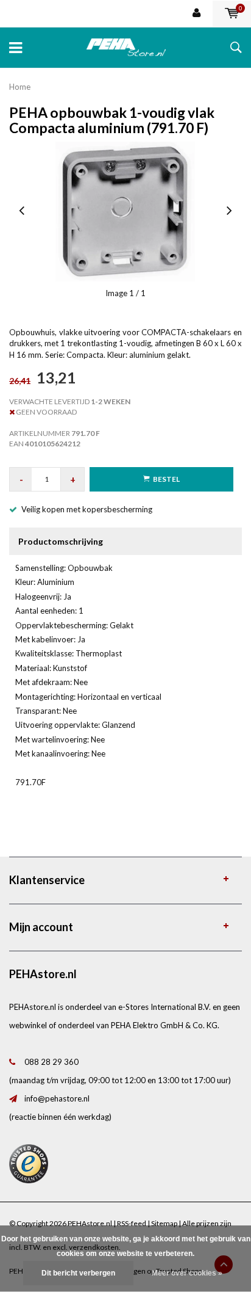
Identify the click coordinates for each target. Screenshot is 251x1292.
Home (19, 87)
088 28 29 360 (51, 1062)
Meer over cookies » (187, 1273)
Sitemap (164, 1223)
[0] (232, 13)
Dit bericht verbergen (78, 1273)
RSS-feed (131, 1223)
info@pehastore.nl (57, 1098)
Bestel (166, 479)
